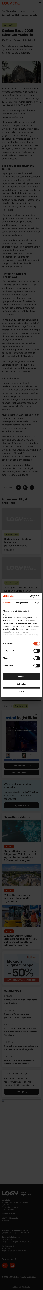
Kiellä (21, 692)
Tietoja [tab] (36, 603)
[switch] (36, 651)
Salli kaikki (21, 676)
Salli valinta (21, 684)
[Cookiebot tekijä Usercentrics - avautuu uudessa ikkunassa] (30, 596)
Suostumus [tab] (7, 603)
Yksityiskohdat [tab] (22, 603)
